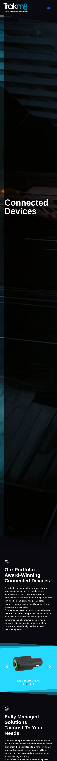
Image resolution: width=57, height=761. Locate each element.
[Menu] (49, 7)
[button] (7, 666)
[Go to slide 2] (27, 684)
